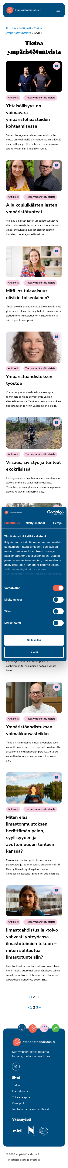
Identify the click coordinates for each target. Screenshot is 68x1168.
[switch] (58, 600)
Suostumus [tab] (12, 523)
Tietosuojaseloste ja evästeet (23, 1160)
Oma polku (19, 1103)
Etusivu (11, 28)
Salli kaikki (34, 640)
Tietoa (16, 1085)
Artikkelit (25, 28)
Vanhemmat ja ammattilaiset (30, 1109)
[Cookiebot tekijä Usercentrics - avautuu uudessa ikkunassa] (48, 512)
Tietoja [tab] (57, 523)
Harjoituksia (20, 1091)
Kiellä (34, 652)
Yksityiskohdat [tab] (35, 523)
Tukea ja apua (21, 1097)
